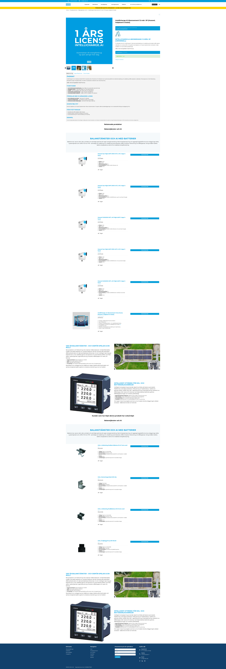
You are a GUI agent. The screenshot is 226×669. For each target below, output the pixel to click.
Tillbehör (124, 4)
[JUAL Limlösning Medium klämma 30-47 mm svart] (81, 459)
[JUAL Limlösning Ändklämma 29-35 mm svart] (81, 523)
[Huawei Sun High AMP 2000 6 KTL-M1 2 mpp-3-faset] (81, 200)
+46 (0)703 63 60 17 (145, 654)
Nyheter (92, 657)
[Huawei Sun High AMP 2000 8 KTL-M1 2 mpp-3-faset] (81, 168)
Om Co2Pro (92, 652)
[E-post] (125, 651)
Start (91, 649)
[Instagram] (144, 661)
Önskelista (68, 650)
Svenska (155, 4)
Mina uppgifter (69, 652)
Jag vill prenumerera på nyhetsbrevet (125, 654)
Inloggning (68, 654)
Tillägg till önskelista (119, 59)
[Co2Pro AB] (68, 4)
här (120, 324)
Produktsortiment (94, 650)
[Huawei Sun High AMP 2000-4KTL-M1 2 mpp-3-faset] (81, 263)
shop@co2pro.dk (144, 658)
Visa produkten (144, 154)
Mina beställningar (69, 649)
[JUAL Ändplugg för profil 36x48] (81, 555)
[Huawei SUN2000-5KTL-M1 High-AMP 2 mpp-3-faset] (81, 232)
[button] (159, 14)
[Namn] (125, 649)
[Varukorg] (151, 0)
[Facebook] (139, 661)
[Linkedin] (142, 661)
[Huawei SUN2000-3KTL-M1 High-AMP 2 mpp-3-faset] (81, 295)
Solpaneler (87, 4)
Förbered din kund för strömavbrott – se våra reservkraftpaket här (113, 7)
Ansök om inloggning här (121, 28)
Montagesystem (115, 4)
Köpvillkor (92, 654)
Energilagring (104, 4)
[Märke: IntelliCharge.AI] (118, 34)
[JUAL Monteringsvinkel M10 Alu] (81, 491)
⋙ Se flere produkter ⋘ (135, 4)
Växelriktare (95, 4)
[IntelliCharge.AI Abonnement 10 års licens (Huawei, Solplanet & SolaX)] (81, 327)
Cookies (92, 655)
